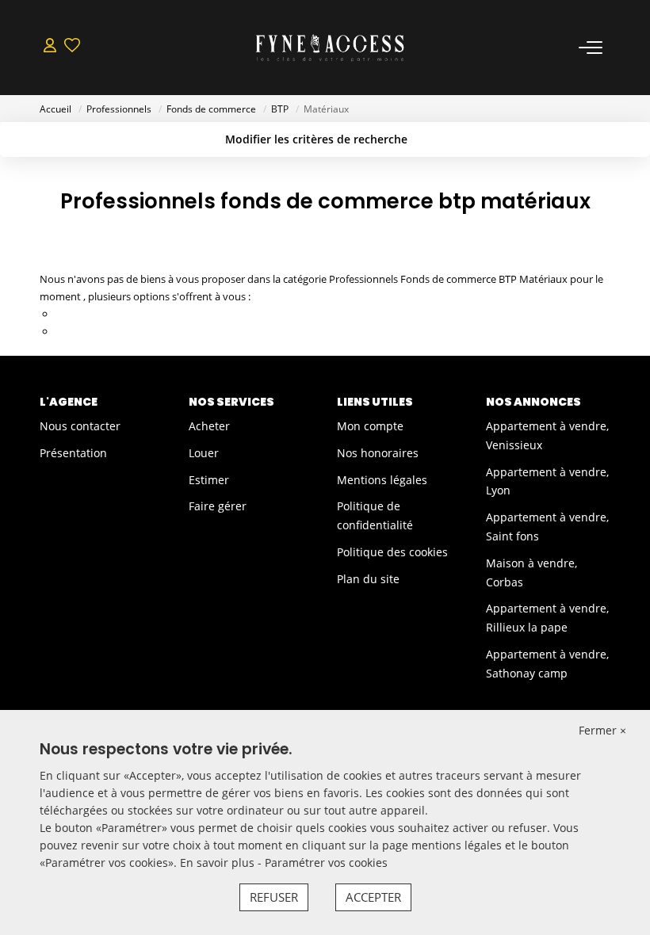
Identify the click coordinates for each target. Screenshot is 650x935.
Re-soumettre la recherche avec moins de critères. (172, 314)
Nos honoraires (378, 452)
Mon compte (370, 425)
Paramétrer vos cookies (326, 862)
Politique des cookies (392, 551)
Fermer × (602, 730)
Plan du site (368, 578)
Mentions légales (382, 479)
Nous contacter (80, 425)
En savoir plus (219, 862)
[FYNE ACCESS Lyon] (329, 47)
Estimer (209, 479)
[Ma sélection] (72, 47)
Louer (204, 452)
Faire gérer (218, 505)
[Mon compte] (50, 47)
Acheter (209, 425)
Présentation (73, 452)
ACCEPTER (373, 897)
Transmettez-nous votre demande (136, 331)
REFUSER (274, 897)
